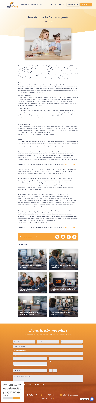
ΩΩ (49, 372)
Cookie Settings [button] (8, 398)
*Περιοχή (51, 361)
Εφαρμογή (34, 4)
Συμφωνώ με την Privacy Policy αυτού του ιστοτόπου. (30, 384)
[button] (57, 237)
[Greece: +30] (62, 341)
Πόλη (14, 361)
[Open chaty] (92, 399)
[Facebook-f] (52, 4)
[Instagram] (56, 4)
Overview (24, 4)
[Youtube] (60, 4)
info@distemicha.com (69, 164)
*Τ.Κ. (14, 366)
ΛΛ (54, 372)
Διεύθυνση (16, 355)
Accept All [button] (16, 398)
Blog (41, 4)
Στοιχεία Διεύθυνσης (19, 350)
